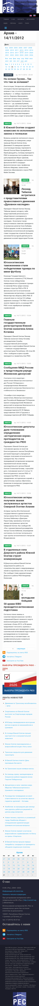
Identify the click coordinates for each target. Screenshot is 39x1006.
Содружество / (8, 986)
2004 (11, 48)
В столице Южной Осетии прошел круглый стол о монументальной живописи (18, 735)
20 (30, 67)
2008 (30, 48)
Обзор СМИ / (16, 970)
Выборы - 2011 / (24, 951)
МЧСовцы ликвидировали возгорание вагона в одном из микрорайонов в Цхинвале (20, 725)
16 (18, 67)
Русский (34, 16)
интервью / (33, 961)
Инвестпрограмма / (26, 961)
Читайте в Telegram (14, 657)
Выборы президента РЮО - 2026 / (27, 958)
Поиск (27, 23)
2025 (26, 55)
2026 (31, 55)
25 (15, 69)
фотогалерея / (19, 986)
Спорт (23, 253)
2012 (21, 50)
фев (14, 58)
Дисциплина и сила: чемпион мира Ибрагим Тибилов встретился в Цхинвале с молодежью (18, 787)
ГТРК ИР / (31, 960)
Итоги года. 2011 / (9, 965)
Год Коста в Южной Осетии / (23, 960)
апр (22, 58)
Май (26, 58)
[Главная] (19, 999)
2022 (12, 55)
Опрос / (20, 974)
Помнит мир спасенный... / (28, 978)
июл (6, 61)
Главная (6, 19)
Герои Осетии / (13, 960)
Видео (5, 23)
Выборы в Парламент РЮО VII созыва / (13, 952)
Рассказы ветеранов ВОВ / (11, 985)
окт (18, 61)
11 (31, 64)
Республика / (26, 985)
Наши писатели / (27, 969)
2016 (12, 53)
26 (18, 69)
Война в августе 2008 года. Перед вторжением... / (16, 949)
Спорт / (13, 986)
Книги (20, 23)
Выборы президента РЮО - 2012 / (27, 956)
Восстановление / (9, 951)
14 (12, 67)
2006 (20, 48)
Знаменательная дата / (16, 961)
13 (9, 67)
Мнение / (21, 969)
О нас (13, 19)
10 (28, 64)
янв (10, 58)
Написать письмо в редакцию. (14, 894)
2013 (26, 50)
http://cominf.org (30, 900)
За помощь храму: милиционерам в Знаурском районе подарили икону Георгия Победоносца (19, 776)
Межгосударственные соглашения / (21, 967)
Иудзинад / (15, 965)
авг (11, 61)
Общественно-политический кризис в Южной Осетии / (17, 972)
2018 (21, 53)
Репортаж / (20, 985)
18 (24, 67)
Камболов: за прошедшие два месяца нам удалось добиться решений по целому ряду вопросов (20, 809)
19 (27, 67)
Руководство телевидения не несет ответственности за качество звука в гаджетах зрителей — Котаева (19, 798)
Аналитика (8, 75)
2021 (7, 55)
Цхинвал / (24, 986)
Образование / (23, 970)
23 (9, 69)
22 (6, 69)
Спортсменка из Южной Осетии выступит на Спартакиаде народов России (18, 714)
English (30, 16)
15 (15, 67)
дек (26, 61)
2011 (17, 50)
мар (18, 58)
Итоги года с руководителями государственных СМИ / (22, 963)
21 (33, 67)
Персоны (13, 23)
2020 (31, 53)
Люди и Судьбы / (8, 967)
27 (21, 69)
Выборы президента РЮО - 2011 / (12, 956)
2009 (7, 50)
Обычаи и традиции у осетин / (11, 974)
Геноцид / (7, 960)
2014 (31, 50)
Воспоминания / (30, 949)
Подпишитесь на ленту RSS (17, 653)
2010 (12, 50)
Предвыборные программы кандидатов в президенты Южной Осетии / (20, 981)
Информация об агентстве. (12, 891)
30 (30, 69)
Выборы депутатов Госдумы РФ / (12, 954)
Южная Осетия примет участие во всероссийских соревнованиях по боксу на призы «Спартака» (20, 833)
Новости (8, 123)
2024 (21, 55)
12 (6, 67)
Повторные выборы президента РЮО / (13, 978)
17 (21, 67)
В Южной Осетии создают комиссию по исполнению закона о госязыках (19, 130)
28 (24, 69)
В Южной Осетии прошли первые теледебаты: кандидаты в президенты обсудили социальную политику (20, 844)
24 (12, 69)
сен (14, 61)
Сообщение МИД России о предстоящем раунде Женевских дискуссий (18, 370)
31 (23, 859)
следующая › (21, 649)
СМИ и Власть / (32, 985)
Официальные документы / (28, 974)
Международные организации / (12, 969)
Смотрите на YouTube (15, 661)
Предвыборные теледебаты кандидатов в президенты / (17, 983)
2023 (17, 55)
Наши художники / (9, 970)
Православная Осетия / (29, 979)
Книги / (20, 965)
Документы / (8, 961)
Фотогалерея (31, 19)
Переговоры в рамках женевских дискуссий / (15, 976)
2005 (16, 48)
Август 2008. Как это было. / (11, 947)
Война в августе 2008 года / (30, 947)
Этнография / (8, 988)
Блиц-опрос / (21, 947)
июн (31, 58)
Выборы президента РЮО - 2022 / (12, 958)
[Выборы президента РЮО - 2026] (19, 683)
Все (6, 48)
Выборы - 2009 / (17, 951)
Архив (19, 852)
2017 (17, 53)
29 (27, 69)
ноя (22, 61)
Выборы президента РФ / (25, 954)
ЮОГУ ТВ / (14, 988)
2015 (7, 53)
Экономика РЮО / (31, 986)
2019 (26, 53)
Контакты (21, 19)
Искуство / (7, 963)
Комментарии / (25, 965)
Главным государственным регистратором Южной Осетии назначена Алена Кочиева (18, 325)
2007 (25, 48)
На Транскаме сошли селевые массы (19, 769)
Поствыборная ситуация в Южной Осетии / (14, 979)
